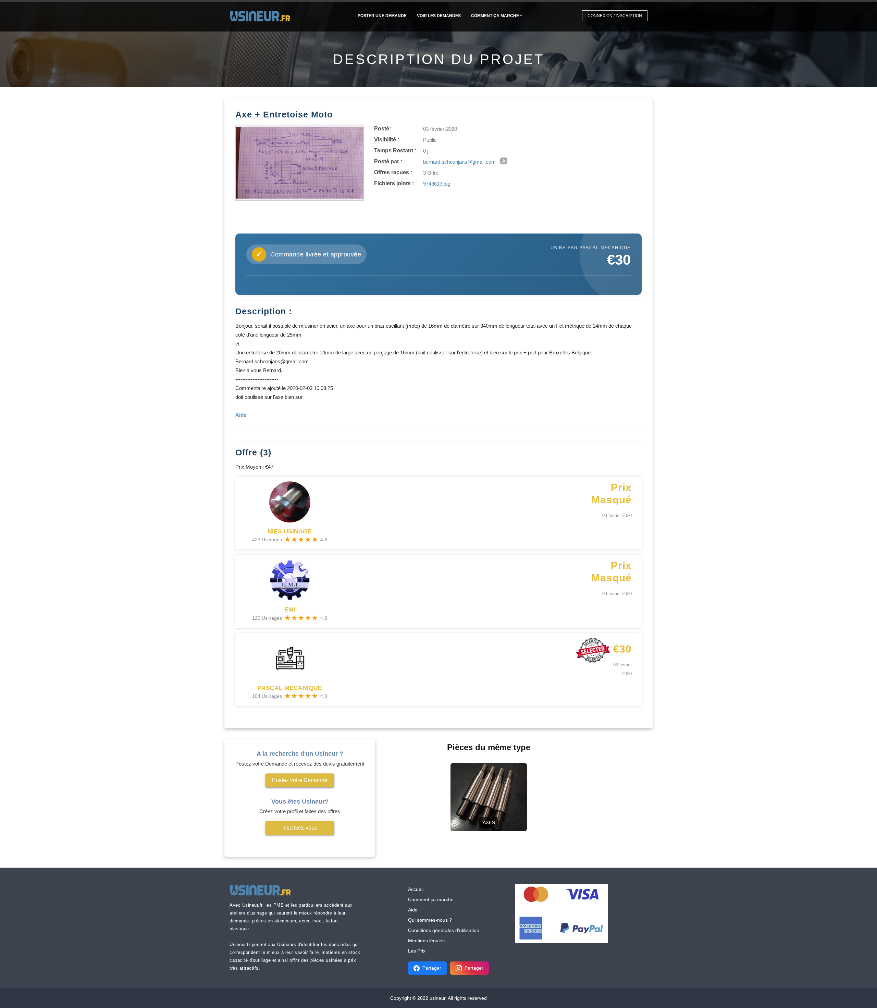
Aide (413, 909)
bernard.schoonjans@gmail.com (459, 162)
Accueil (415, 889)
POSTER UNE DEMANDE (382, 15)
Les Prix (416, 951)
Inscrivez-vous (299, 828)
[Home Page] (262, 15)
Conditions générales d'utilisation (443, 930)
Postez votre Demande (300, 780)
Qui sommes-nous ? (430, 920)
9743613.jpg (436, 184)
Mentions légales (426, 940)
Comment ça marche (495, 15)
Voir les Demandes (439, 15)
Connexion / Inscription (615, 15)
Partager (431, 968)
